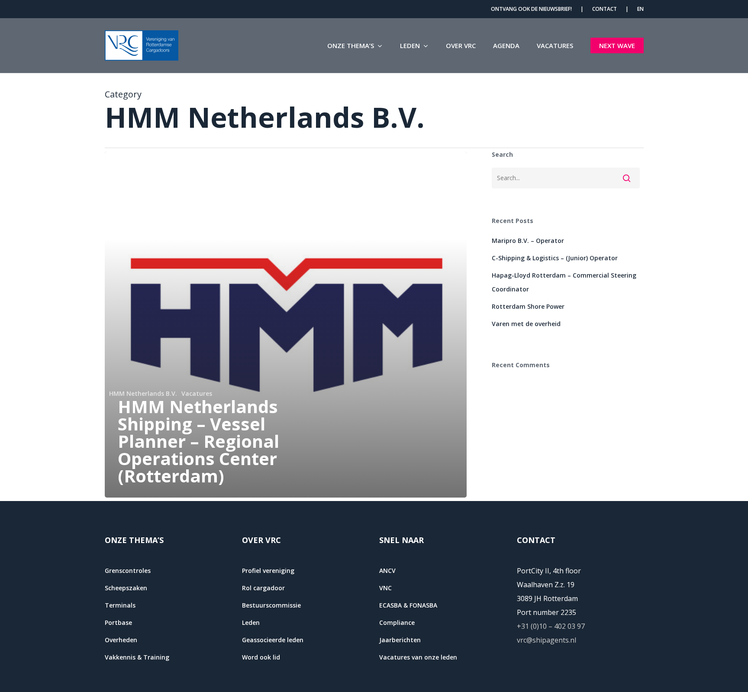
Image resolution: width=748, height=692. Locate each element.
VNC (385, 588)
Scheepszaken (126, 588)
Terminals (120, 605)
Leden (251, 622)
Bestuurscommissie (271, 605)
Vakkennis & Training (137, 657)
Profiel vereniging (268, 570)
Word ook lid (261, 657)
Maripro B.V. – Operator (528, 240)
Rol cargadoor (263, 588)
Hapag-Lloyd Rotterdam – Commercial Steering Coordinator (564, 282)
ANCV (387, 570)
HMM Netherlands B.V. (143, 393)
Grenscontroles (128, 570)
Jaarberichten (400, 640)
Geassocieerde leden (272, 640)
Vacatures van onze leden (418, 657)
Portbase (118, 622)
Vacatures (196, 393)
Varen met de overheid (526, 324)
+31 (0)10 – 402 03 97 (551, 626)
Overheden (121, 640)
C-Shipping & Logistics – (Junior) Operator (555, 258)
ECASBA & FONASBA (408, 605)
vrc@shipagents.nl (546, 640)
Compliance (397, 622)
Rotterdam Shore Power (528, 306)
